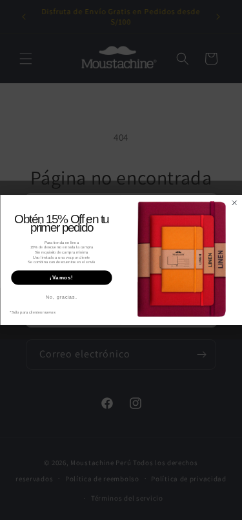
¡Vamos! (62, 277)
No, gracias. (61, 297)
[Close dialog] (233, 202)
